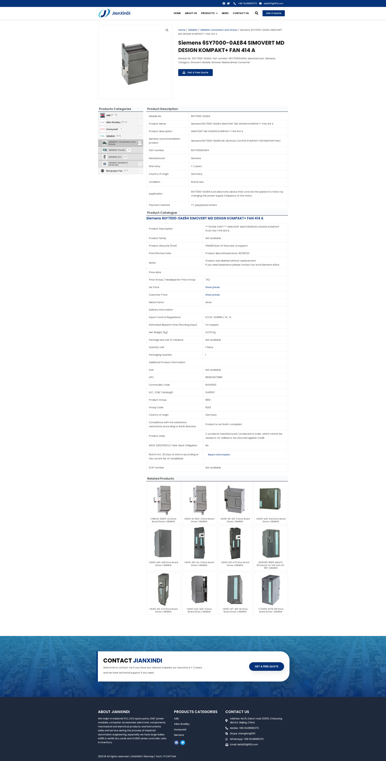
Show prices (212, 287)
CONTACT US (241, 13)
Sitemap (149, 756)
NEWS (225, 13)
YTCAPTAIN (169, 756)
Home (181, 30)
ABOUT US (191, 13)
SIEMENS (193, 30)
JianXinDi (121, 13)
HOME (177, 13)
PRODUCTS (208, 13)
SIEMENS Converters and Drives (218, 30)
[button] (256, 13)
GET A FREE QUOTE (266, 666)
